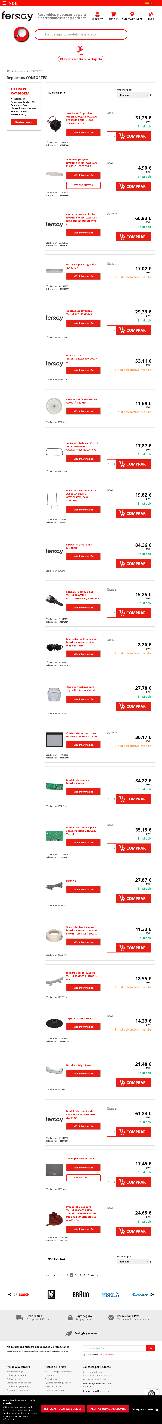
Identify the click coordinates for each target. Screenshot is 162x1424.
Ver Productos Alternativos (83, 186)
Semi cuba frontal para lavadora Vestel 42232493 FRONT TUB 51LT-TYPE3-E (81, 930)
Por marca (20, 71)
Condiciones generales (18, 1386)
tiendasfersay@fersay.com (96, 1391)
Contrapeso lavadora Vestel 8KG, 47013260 (79, 312)
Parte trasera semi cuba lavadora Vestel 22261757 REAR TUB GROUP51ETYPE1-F (82, 219)
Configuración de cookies (19, 1382)
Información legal (15, 1371)
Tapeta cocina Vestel (78, 1018)
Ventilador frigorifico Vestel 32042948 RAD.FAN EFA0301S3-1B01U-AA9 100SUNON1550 (81, 118)
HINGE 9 (71, 881)
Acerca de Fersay (55, 1367)
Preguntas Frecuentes (17, 1390)
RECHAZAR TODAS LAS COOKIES (62, 1408)
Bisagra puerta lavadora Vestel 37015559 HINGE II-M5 (81, 976)
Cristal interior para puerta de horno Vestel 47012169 (82, 734)
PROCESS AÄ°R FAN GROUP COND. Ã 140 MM (81, 401)
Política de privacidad (17, 1375)
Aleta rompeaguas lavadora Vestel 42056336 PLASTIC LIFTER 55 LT (81, 163)
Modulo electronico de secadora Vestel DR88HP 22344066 (80, 1114)
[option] (21, 1294)
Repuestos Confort (21, 101)
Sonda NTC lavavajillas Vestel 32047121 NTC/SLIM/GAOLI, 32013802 (82, 595)
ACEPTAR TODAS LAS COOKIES (108, 1408)
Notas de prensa (53, 1386)
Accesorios (16, 98)
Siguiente (92, 1275)
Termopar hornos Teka (80, 1158)
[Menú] (157, 1390)
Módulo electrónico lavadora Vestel (78, 781)
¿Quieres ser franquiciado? (58, 1382)
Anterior (51, 1275)
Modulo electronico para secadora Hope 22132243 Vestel (81, 831)
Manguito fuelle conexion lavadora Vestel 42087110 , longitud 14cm (82, 642)
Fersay (17, 16)
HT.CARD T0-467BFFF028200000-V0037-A (82, 358)
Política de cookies (15, 1379)
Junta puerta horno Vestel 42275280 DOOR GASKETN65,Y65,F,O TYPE (82, 446)
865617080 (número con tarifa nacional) (97, 1385)
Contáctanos (51, 1379)
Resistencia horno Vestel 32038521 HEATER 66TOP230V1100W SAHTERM (81, 495)
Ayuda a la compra (18, 1367)
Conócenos (50, 1375)
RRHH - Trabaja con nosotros (58, 1371)
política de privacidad (107, 1354)
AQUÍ (19, 1416)
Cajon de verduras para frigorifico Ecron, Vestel (80, 688)
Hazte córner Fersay (54, 1390)
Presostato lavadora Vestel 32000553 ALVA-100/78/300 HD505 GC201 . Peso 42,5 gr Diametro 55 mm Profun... (81, 1213)
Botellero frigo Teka (78, 1065)
